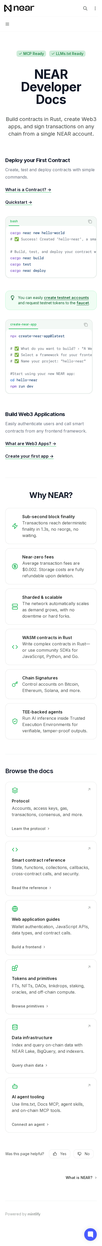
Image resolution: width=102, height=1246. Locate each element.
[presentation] (51, 251)
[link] (51, 809)
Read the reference (29, 887)
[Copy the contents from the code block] (90, 221)
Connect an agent (28, 1124)
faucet (83, 303)
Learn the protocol (29, 828)
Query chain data (27, 1065)
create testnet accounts (66, 297)
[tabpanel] (51, 251)
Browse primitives (28, 1006)
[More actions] (95, 8)
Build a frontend (26, 947)
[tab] (14, 221)
